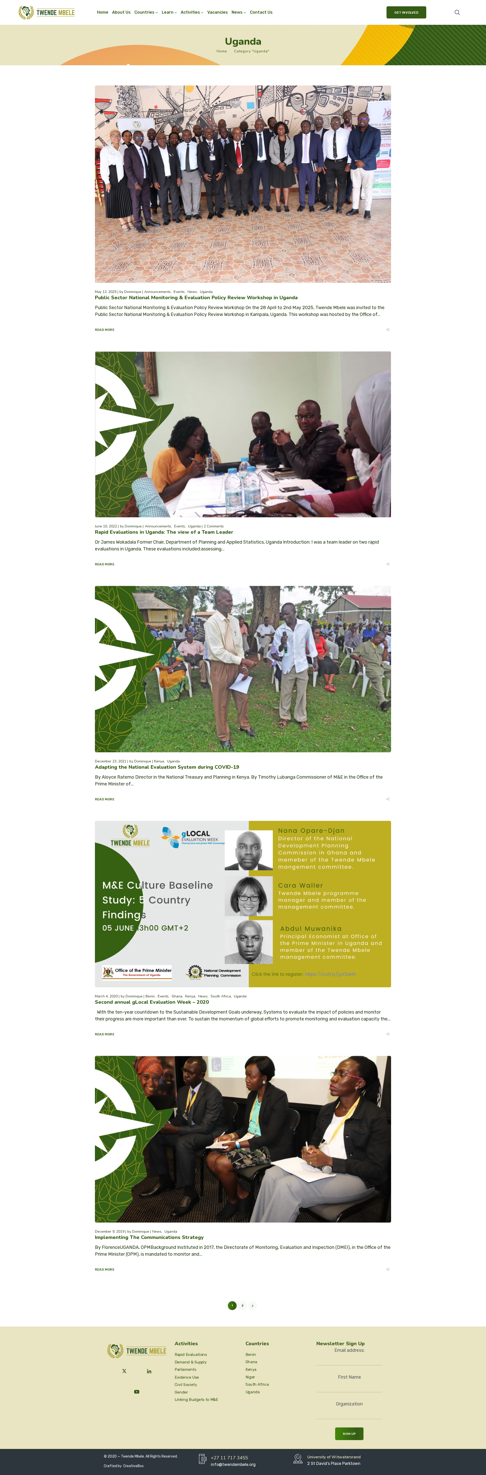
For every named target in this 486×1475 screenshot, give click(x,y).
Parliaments (185, 1369)
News (192, 291)
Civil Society (186, 1384)
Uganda (206, 291)
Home (102, 12)
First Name (349, 1377)
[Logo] (46, 12)
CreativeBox (133, 1466)
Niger (250, 1377)
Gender (181, 1392)
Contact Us (261, 12)
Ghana (177, 996)
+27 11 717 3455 (229, 1458)
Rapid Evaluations (191, 1354)
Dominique (132, 291)
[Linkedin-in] (149, 1371)
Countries (144, 12)
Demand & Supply (191, 1362)
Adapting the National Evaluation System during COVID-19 (167, 767)
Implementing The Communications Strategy (149, 1237)
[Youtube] (137, 1392)
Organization (349, 1404)
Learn (167, 12)
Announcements (157, 291)
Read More (104, 330)
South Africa (221, 996)
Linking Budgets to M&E (196, 1399)
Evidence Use (187, 1377)
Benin (150, 996)
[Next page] (252, 1305)
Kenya (159, 761)
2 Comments (214, 526)
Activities (190, 12)
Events (179, 291)
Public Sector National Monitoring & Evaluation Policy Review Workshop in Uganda (196, 297)
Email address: (349, 1350)
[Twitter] (124, 1371)
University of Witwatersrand (334, 1457)
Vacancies (217, 12)
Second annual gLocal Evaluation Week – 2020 (152, 1002)
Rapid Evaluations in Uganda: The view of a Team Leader (164, 532)
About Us (121, 12)
